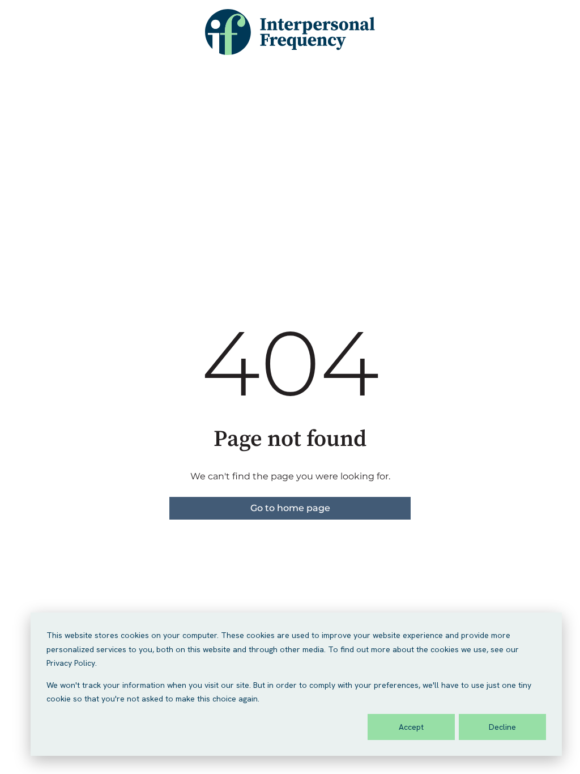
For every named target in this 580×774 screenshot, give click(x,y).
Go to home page (290, 508)
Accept (411, 727)
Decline (502, 727)
